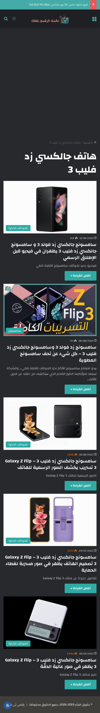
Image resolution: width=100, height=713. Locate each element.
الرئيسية (88, 142)
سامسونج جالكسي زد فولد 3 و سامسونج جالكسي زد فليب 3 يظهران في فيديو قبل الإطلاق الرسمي (54, 251)
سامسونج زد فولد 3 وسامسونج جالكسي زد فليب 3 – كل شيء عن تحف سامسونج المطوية (52, 353)
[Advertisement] (50, 82)
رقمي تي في (16, 704)
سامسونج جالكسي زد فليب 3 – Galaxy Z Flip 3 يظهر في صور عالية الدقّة (51, 663)
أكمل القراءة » (80, 276)
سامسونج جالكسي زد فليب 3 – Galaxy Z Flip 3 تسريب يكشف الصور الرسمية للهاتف (51, 464)
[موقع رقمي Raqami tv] (50, 18)
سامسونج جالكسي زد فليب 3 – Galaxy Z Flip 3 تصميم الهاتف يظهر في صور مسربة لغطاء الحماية (51, 563)
